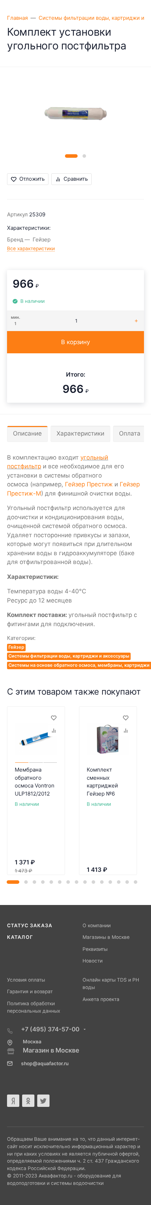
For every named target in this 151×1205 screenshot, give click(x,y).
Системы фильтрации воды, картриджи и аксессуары (68, 656)
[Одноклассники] (28, 1101)
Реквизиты (95, 949)
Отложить (32, 178)
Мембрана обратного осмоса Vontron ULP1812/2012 (34, 781)
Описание (27, 433)
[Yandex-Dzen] (13, 1101)
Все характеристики (31, 248)
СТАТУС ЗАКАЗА (29, 925)
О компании (97, 925)
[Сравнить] (53, 730)
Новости (93, 961)
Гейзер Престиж (89, 484)
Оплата (129, 433)
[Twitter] (43, 1101)
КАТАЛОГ (20, 937)
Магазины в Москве (106, 937)
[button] (71, 156)
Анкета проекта (101, 999)
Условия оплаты (26, 980)
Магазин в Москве (51, 1050)
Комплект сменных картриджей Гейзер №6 (102, 781)
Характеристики (80, 433)
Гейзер (16, 647)
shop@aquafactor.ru (44, 1063)
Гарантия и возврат (30, 991)
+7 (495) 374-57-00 (51, 1029)
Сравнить (76, 178)
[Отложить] (53, 718)
